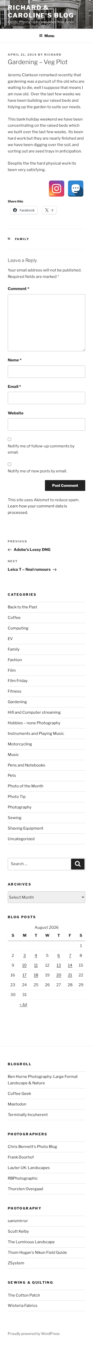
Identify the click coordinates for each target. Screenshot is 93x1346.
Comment (18, 288)
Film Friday (18, 680)
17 (24, 975)
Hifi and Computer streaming (34, 712)
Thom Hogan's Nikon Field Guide (37, 1252)
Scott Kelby (18, 1231)
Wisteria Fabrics (22, 1305)
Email (14, 386)
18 (36, 975)
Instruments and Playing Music (36, 733)
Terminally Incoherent (28, 1114)
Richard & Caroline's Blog (41, 11)
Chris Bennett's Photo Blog (32, 1146)
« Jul (23, 1004)
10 (24, 965)
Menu (49, 35)
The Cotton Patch (24, 1295)
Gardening (17, 702)
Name (14, 360)
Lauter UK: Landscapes (29, 1167)
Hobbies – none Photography (34, 723)
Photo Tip (17, 796)
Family (22, 239)
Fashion (15, 660)
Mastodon (17, 1104)
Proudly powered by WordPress (34, 1333)
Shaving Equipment (25, 828)
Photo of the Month (25, 786)
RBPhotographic (23, 1178)
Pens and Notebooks (26, 765)
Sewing (14, 817)
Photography (20, 807)
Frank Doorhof (21, 1157)
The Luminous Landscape (31, 1242)
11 (36, 965)
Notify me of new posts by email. (37, 471)
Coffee (14, 617)
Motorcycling (20, 744)
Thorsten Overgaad (25, 1189)
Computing (18, 628)
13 (59, 965)
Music (13, 754)
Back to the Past (22, 607)
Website (16, 413)
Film (12, 670)
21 (70, 975)
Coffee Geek (19, 1093)
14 (70, 965)
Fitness (14, 691)
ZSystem (16, 1263)
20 (58, 975)
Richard (52, 54)
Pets (12, 775)
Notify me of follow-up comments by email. (41, 449)
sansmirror (18, 1221)
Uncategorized (21, 839)
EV (10, 638)
